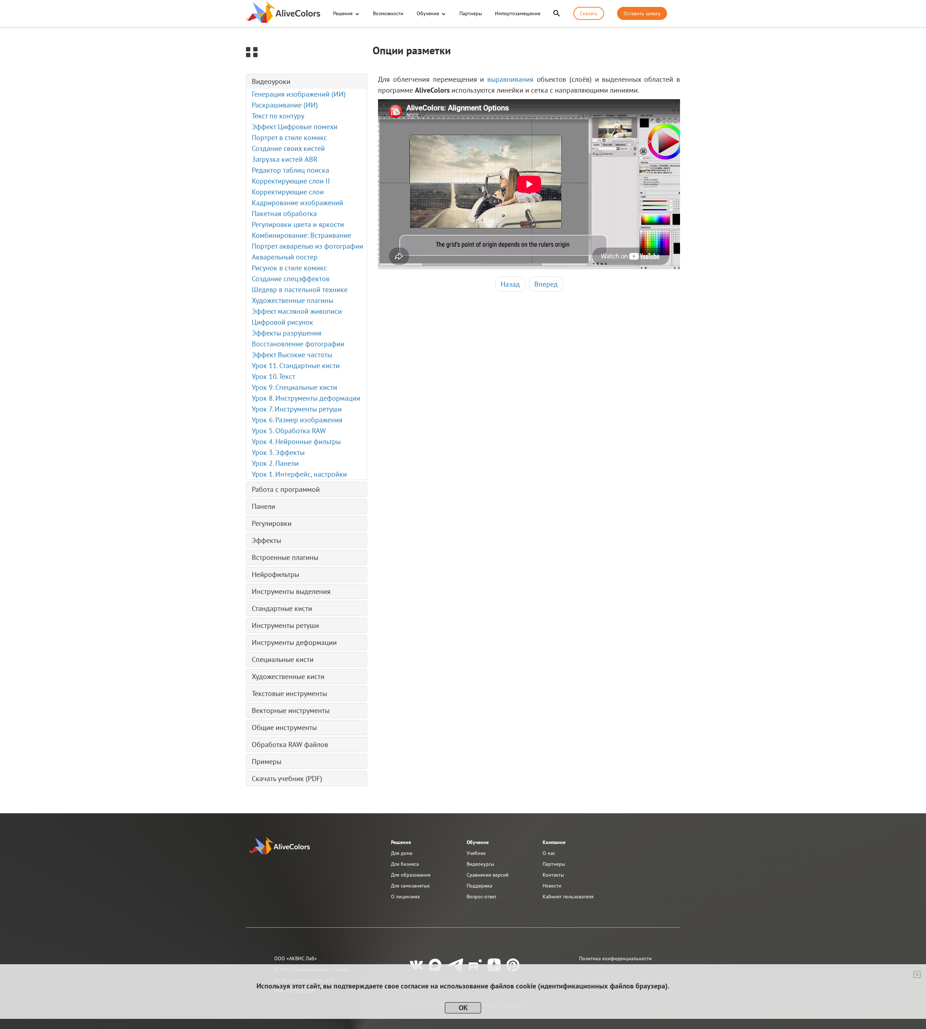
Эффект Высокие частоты (292, 354)
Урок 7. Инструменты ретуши (297, 409)
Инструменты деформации (294, 642)
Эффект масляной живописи (297, 311)
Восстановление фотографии (298, 344)
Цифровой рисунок (282, 322)
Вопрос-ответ (482, 896)
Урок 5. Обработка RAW (289, 430)
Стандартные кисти (282, 608)
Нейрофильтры (275, 574)
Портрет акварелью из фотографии (307, 246)
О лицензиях (405, 896)
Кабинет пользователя (568, 896)
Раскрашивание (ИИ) (285, 105)
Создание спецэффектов (291, 278)
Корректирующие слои (288, 192)
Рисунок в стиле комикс (289, 268)
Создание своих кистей (288, 148)
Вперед (546, 284)
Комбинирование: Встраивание (301, 235)
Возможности (388, 13)
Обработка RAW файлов (290, 744)
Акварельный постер (285, 257)
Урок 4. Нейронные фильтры (296, 441)
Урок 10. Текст (273, 376)
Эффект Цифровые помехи (294, 126)
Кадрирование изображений (297, 202)
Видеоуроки (271, 81)
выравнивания (510, 79)
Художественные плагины (292, 300)
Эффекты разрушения (287, 333)
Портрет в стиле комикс (289, 137)
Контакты (553, 875)
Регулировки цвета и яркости (298, 224)
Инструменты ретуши (285, 625)
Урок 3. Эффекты (278, 452)
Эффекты (266, 540)
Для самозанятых (410, 885)
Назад (510, 284)
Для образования (410, 875)
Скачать (589, 13)
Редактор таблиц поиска (290, 170)
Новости (552, 885)
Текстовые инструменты (289, 693)
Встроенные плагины (285, 557)
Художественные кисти (288, 676)
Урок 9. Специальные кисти (294, 387)
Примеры (266, 761)
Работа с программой (286, 489)
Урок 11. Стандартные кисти (296, 365)
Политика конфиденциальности (615, 958)
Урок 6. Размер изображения (297, 420)
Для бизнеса (405, 864)
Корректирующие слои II (291, 181)
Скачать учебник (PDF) (287, 778)
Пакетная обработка (284, 213)
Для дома (401, 853)
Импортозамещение (517, 13)
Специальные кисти (283, 659)
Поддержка (479, 885)
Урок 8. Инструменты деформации (306, 398)
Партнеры (470, 13)
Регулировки (272, 523)
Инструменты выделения (291, 591)
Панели (263, 506)
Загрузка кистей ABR (285, 159)
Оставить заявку (642, 13)
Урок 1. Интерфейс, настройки (299, 474)
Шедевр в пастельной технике (300, 289)
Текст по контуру (278, 116)
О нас (549, 853)
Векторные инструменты (291, 710)
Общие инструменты (284, 727)
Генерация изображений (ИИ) (299, 94)
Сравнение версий (488, 875)
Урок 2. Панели (275, 463)
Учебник (476, 853)
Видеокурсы (480, 864)
